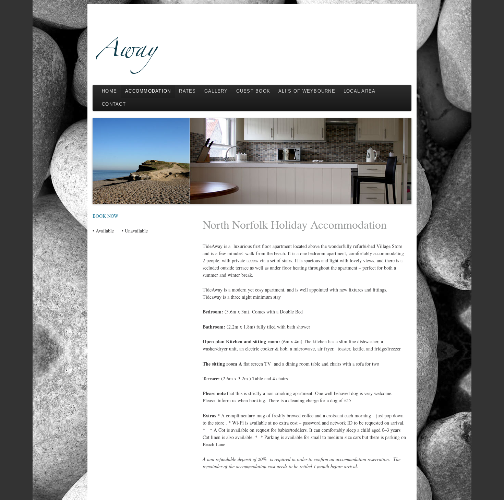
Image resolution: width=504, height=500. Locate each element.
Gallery (216, 91)
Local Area (360, 91)
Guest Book (253, 91)
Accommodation (148, 91)
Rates (187, 91)
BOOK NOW (105, 216)
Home (109, 91)
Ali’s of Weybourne (306, 91)
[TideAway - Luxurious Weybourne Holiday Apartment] (252, 43)
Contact (114, 104)
